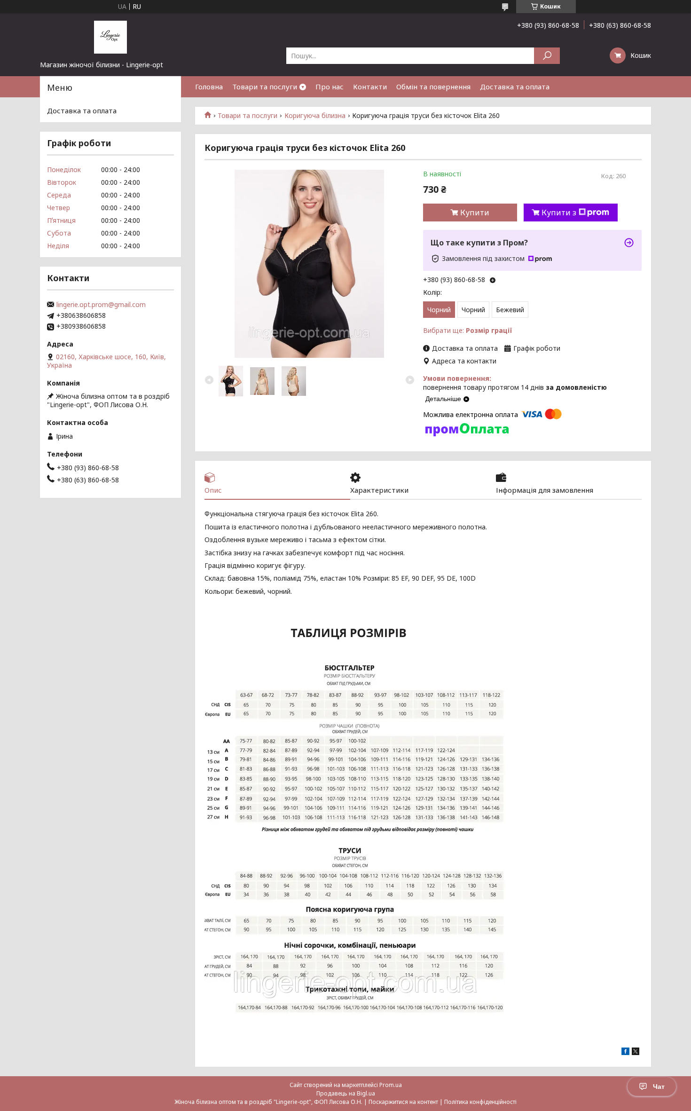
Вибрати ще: (467, 330)
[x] (635, 1052)
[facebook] (625, 1052)
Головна (209, 86)
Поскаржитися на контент (403, 1102)
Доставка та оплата (515, 86)
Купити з (559, 212)
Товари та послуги (264, 86)
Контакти (370, 86)
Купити (474, 212)
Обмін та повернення (433, 86)
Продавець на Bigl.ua (345, 1093)
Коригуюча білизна (315, 115)
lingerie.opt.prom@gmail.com (101, 304)
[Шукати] (547, 55)
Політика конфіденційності (480, 1102)
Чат (659, 1086)
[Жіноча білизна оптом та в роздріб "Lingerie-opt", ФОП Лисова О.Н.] (110, 36)
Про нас (329, 86)
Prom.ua (390, 1085)
